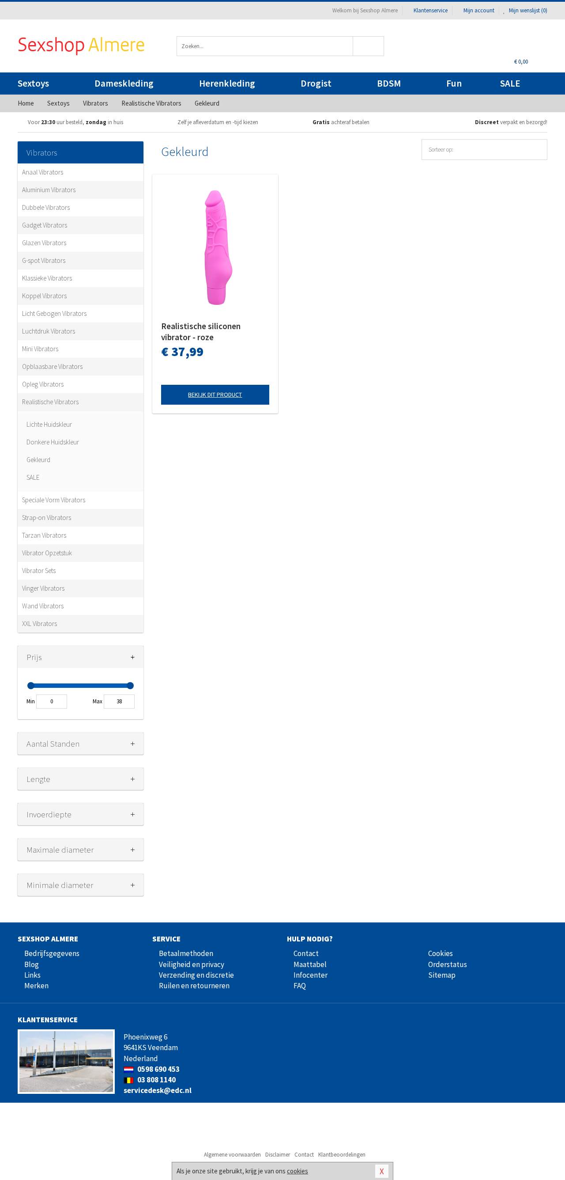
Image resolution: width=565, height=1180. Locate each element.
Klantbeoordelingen (341, 1154)
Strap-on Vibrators (46, 517)
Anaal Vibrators (42, 172)
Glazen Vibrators (44, 243)
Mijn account (478, 10)
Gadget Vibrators (44, 225)
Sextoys (33, 83)
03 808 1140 (156, 1080)
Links (32, 975)
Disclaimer (277, 1154)
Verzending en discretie (196, 975)
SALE (510, 83)
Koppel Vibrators (44, 296)
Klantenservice (431, 10)
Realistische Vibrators (50, 402)
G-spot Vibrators (43, 260)
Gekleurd (38, 459)
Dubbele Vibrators (46, 207)
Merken (36, 985)
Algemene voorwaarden (232, 1154)
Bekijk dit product (215, 394)
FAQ (300, 985)
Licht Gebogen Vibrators (54, 313)
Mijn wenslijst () (527, 10)
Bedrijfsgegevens (51, 953)
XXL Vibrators (39, 623)
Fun (454, 83)
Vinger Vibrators (43, 588)
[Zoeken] (368, 46)
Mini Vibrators (40, 349)
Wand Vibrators (43, 606)
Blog (31, 964)
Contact (306, 953)
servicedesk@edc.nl (158, 1090)
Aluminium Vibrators (48, 190)
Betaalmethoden (186, 953)
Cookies (440, 953)
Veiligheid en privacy (191, 964)
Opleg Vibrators (43, 384)
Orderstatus (447, 964)
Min (30, 701)
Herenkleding (227, 83)
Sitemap (442, 975)
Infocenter (311, 975)
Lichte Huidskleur (49, 424)
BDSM (389, 83)
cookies (297, 1171)
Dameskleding (124, 83)
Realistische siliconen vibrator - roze (201, 331)
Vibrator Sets (39, 570)
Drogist (316, 83)
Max (97, 701)
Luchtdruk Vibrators (48, 331)
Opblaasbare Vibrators (52, 366)
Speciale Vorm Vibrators (53, 500)
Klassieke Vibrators (47, 278)
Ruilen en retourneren (194, 985)
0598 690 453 (158, 1069)
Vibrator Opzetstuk (47, 553)
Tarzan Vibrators (44, 535)
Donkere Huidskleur (52, 442)
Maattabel (310, 964)
